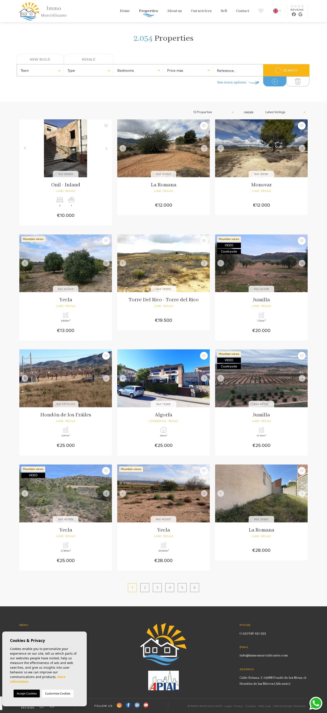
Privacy (238, 706)
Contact (242, 11)
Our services (201, 11)
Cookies (250, 706)
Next (107, 148)
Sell (224, 11)
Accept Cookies (27, 693)
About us (174, 11)
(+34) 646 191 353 (253, 633)
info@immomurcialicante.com (264, 655)
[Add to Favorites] (106, 126)
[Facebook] (128, 706)
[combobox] (40, 70)
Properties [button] (148, 11)
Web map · (265, 706)
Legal (228, 706)
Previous (23, 148)
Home (125, 11)
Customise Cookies (57, 693)
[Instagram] (119, 706)
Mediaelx (299, 706)
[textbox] (40, 70)
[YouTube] (146, 706)
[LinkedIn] (137, 706)
